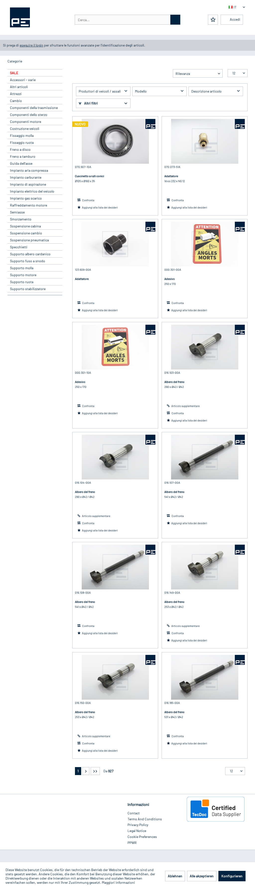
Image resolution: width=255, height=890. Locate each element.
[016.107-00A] (204, 457)
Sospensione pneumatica (29, 240)
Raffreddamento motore (28, 205)
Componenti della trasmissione (34, 107)
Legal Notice (137, 831)
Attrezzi (16, 94)
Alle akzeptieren (202, 876)
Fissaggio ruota (22, 142)
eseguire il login (31, 45)
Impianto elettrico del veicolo (32, 191)
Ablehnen (175, 876)
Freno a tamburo (22, 156)
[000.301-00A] (204, 244)
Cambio (16, 101)
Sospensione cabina (25, 226)
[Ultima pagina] (95, 771)
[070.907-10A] (115, 141)
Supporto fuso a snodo (27, 261)
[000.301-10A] (115, 347)
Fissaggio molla (22, 135)
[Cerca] (175, 20)
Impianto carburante (25, 177)
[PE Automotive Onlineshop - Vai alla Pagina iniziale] (20, 17)
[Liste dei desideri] (213, 20)
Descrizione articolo (206, 91)
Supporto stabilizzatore (28, 289)
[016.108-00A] (115, 567)
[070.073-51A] (204, 141)
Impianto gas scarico (26, 198)
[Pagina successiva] (85, 771)
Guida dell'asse (21, 163)
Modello (141, 91)
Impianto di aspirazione (28, 184)
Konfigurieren (232, 876)
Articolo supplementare (185, 406)
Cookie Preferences (142, 837)
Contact (134, 813)
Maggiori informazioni (118, 882)
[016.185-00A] (204, 677)
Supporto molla (21, 268)
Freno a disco (20, 149)
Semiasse (17, 212)
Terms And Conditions (145, 819)
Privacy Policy (138, 825)
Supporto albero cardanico (30, 254)
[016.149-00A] (204, 567)
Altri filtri (90, 103)
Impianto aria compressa (29, 170)
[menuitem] (127, 20)
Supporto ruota (21, 282)
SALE (14, 73)
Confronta (88, 200)
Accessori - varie (23, 80)
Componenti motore (25, 121)
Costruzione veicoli (24, 128)
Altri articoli (19, 87)
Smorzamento (20, 219)
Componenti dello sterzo (28, 114)
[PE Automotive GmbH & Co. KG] (150, 124)
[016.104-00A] (115, 457)
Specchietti (18, 247)
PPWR (132, 842)
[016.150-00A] (115, 677)
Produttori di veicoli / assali (100, 91)
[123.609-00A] (115, 244)
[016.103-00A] (204, 347)
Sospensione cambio (26, 233)
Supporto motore (23, 275)
